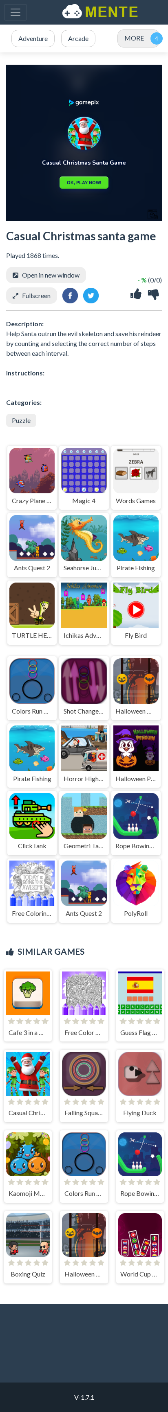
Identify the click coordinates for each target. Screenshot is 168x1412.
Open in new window (51, 275)
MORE (134, 38)
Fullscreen (36, 295)
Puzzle (21, 420)
